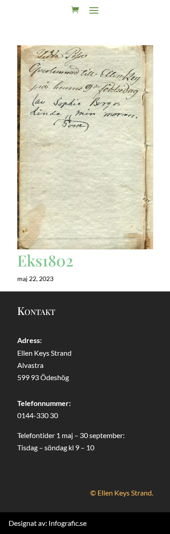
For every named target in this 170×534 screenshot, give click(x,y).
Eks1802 (45, 260)
